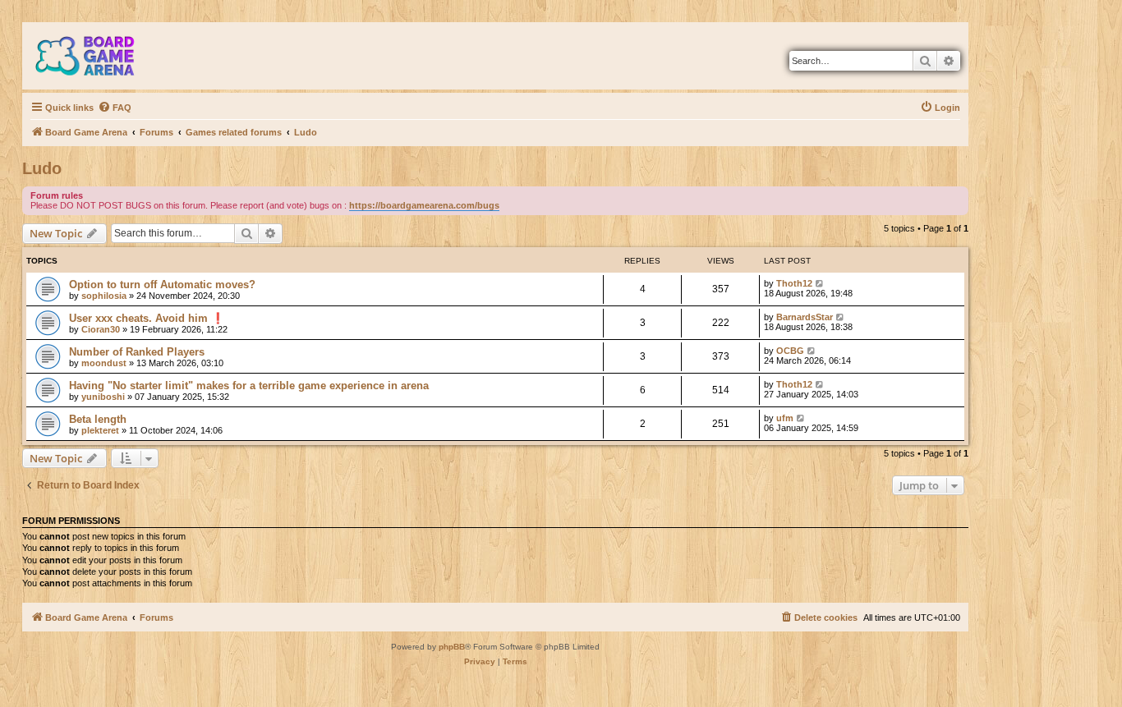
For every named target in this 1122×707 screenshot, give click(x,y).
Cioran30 (100, 329)
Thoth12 (794, 283)
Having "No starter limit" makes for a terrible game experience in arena (249, 385)
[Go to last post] (820, 283)
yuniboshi (103, 397)
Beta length (97, 419)
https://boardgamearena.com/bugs (424, 205)
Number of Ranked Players (137, 352)
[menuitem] (114, 107)
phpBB (452, 646)
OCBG (790, 351)
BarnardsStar (804, 317)
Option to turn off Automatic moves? (162, 284)
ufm (784, 418)
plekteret (100, 430)
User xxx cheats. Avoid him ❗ (146, 318)
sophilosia (103, 296)
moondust (103, 363)
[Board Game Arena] (97, 55)
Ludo (42, 168)
